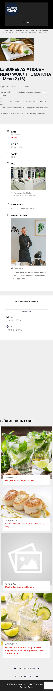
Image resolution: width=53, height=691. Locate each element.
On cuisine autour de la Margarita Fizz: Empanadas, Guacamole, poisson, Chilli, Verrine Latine (24, 650)
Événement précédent (28, 668)
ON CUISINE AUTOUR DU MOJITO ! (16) (24, 480)
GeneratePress (26, 687)
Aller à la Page (26, 311)
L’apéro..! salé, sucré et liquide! (19, 587)
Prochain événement (24, 676)
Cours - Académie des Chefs (19, 30)
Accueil (5, 30)
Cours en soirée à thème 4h (40, 30)
